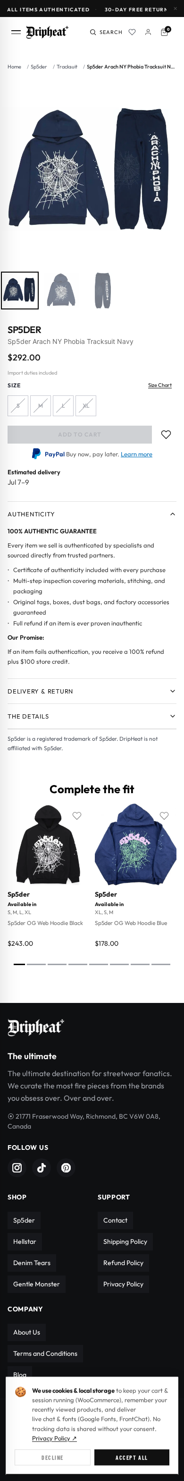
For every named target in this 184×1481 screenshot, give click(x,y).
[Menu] (18, 32)
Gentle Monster (36, 1284)
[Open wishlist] (132, 32)
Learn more (136, 454)
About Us (26, 1332)
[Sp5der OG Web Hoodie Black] (48, 844)
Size (14, 385)
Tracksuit (67, 66)
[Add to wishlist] (166, 435)
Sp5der (39, 66)
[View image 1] (20, 290)
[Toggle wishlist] (76, 815)
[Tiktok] (41, 1167)
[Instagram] (17, 1167)
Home (14, 66)
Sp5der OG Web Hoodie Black (45, 922)
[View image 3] (103, 290)
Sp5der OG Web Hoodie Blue (131, 922)
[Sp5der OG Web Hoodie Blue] (135, 844)
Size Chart (160, 385)
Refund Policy (123, 1262)
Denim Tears (31, 1262)
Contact (115, 1220)
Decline (53, 1457)
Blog (19, 1374)
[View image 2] (61, 290)
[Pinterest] (66, 1167)
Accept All (132, 1457)
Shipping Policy (125, 1241)
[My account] (148, 32)
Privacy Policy (123, 1284)
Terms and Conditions (45, 1353)
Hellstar (24, 1241)
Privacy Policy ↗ (54, 1438)
